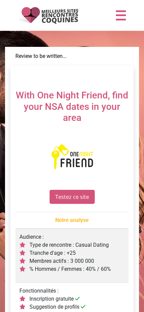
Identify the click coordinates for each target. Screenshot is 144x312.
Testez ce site (72, 197)
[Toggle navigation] (121, 15)
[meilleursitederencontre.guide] (46, 15)
